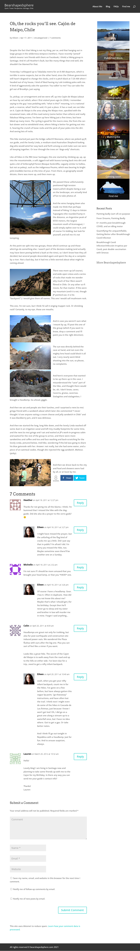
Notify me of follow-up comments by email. (34, 889)
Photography (113, 97)
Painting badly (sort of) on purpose (113, 213)
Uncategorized (40, 38)
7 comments (55, 38)
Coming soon (113, 176)
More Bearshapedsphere (111, 262)
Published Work (113, 58)
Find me (126, 6)
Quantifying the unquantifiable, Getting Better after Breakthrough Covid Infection (113, 234)
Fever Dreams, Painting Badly (111, 218)
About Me (97, 6)
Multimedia (113, 136)
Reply (80, 503)
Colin (26, 625)
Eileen (15, 38)
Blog (108, 6)
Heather (28, 500)
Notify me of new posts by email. (29, 898)
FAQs (116, 6)
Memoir (113, 77)
